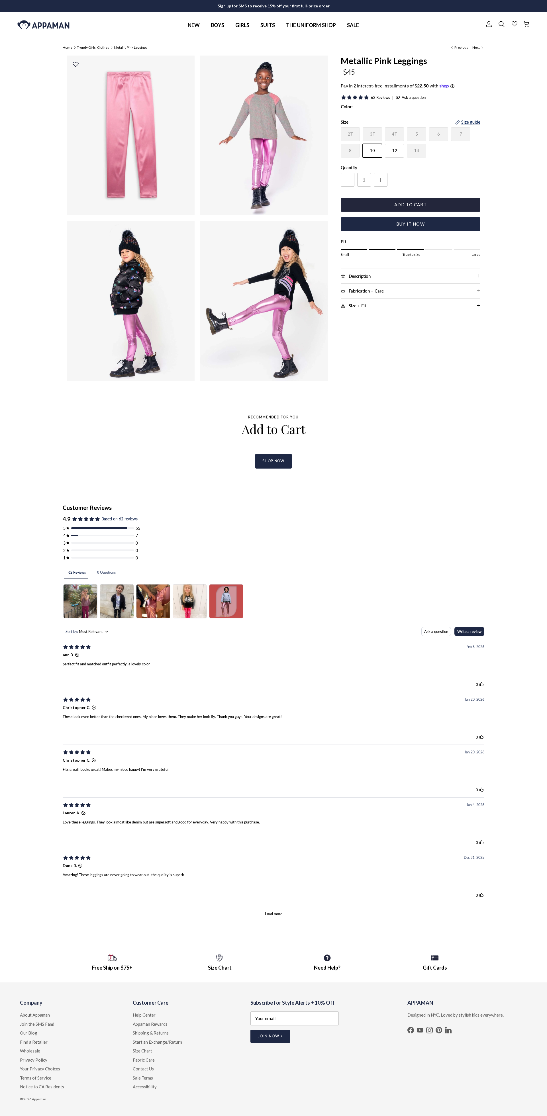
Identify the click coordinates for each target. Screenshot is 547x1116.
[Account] (487, 24)
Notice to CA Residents (42, 1086)
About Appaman (35, 1014)
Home (67, 47)
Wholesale (30, 1050)
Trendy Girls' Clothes (93, 47)
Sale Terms (143, 1077)
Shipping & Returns (151, 1032)
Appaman (39, 1099)
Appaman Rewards (150, 1024)
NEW (194, 25)
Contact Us (143, 1068)
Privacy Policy (33, 1059)
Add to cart (410, 204)
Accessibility (145, 1086)
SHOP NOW (273, 461)
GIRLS (242, 25)
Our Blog (28, 1032)
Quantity (349, 167)
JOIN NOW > (270, 1036)
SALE (353, 25)
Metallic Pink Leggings (130, 47)
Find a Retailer (34, 1042)
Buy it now (410, 223)
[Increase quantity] (380, 180)
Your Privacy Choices (40, 1068)
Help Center (144, 1014)
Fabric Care (144, 1059)
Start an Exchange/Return (157, 1042)
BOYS (217, 25)
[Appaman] (43, 24)
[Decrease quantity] (347, 180)
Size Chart (142, 1050)
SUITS (267, 25)
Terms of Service (35, 1077)
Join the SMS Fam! (37, 1024)
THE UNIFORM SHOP (311, 25)
